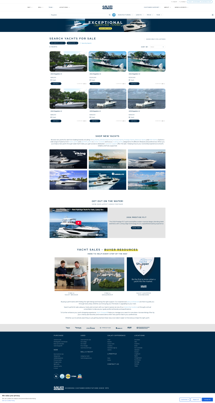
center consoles (99, 142)
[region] (107, 398)
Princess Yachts (118, 140)
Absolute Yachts (140, 140)
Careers (109, 350)
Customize (184, 399)
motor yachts (73, 142)
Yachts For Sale (57, 339)
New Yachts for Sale (59, 354)
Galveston (136, 350)
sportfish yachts (86, 142)
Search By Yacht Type (86, 348)
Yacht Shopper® (102, 312)
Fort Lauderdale (138, 348)
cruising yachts (118, 142)
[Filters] (114, 15)
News (109, 358)
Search (175, 1)
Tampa (136, 366)
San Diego (136, 362)
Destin (136, 345)
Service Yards (111, 343)
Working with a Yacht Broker (61, 341)
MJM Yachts (153, 140)
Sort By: (144, 47)
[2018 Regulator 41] (107, 99)
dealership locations (130, 307)
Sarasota (136, 364)
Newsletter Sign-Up (112, 348)
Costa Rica (136, 343)
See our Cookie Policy (8, 400)
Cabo (135, 341)
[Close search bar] (212, 14)
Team (109, 339)
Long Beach (137, 354)
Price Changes (84, 345)
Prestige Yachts (129, 140)
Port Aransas (137, 360)
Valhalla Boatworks (106, 140)
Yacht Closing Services (86, 358)
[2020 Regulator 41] (68, 61)
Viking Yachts (94, 140)
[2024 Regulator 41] (107, 61)
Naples (136, 356)
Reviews (110, 341)
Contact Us (113, 364)
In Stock (56, 368)
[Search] (110, 14)
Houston (136, 352)
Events (109, 360)
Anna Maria (137, 339)
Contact (183, 1)
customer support (111, 144)
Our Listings (84, 341)
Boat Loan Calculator (59, 343)
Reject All (196, 399)
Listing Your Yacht (85, 356)
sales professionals (133, 302)
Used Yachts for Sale (86, 339)
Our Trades (83, 343)
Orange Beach (138, 358)
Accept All (207, 399)
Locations (110, 345)
